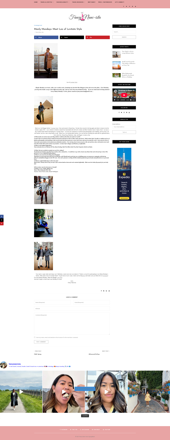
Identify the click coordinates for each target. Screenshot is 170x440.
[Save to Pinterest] (2, 223)
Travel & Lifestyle (46, 2)
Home (36, 2)
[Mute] (131, 100)
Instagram (105, 275)
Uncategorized (38, 25)
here (84, 275)
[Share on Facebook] (2, 216)
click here (59, 277)
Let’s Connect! (119, 2)
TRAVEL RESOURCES (78, 2)
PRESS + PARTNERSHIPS (105, 2)
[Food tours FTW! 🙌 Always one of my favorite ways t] (64, 392)
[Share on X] (2, 220)
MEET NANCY (91, 2)
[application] (124, 95)
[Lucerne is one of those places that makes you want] (21, 392)
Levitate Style (73, 82)
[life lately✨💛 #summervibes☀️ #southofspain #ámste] (149, 392)
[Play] (115, 100)
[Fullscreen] (133, 100)
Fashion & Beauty (62, 2)
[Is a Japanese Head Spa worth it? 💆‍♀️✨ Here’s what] (106, 392)
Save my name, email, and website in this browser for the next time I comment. (57, 337)
